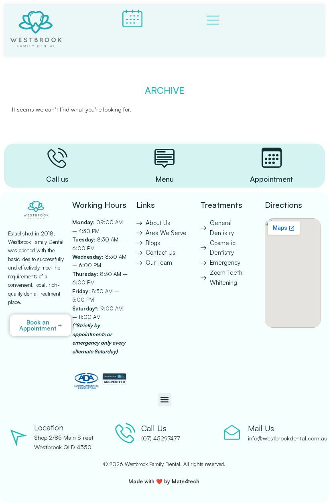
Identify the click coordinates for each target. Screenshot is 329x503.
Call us (57, 178)
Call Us (154, 428)
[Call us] (57, 158)
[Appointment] (272, 158)
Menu (164, 178)
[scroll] (320, 251)
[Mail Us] (232, 433)
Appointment (271, 178)
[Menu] (164, 158)
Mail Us (261, 428)
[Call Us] (125, 433)
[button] (164, 399)
